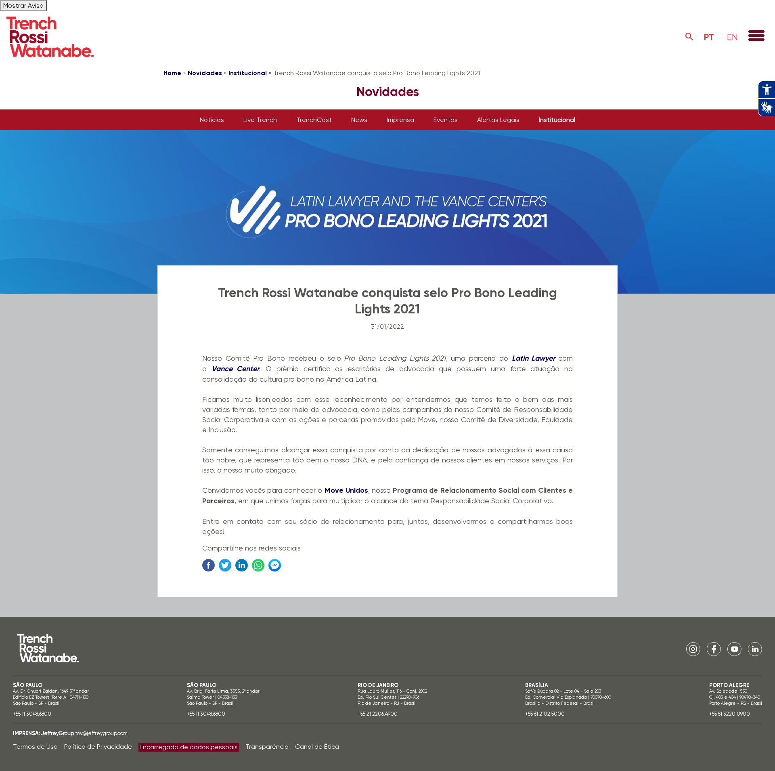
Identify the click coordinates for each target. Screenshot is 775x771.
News (359, 120)
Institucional (247, 73)
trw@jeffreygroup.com (101, 733)
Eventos (446, 120)
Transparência (267, 746)
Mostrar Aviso (23, 5)
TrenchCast (314, 120)
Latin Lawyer (533, 358)
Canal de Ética (317, 746)
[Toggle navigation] (756, 36)
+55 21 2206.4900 (378, 714)
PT (709, 37)
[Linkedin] (755, 649)
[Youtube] (734, 649)
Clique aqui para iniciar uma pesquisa (689, 37)
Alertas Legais (498, 120)
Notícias (212, 120)
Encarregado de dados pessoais (189, 747)
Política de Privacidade (98, 746)
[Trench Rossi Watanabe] (50, 37)
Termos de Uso (35, 746)
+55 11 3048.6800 (32, 714)
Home (172, 73)
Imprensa (400, 120)
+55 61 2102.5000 (545, 714)
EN (732, 37)
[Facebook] (714, 649)
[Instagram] (693, 649)
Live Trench (260, 120)
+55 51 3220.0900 (729, 714)
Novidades (205, 73)
